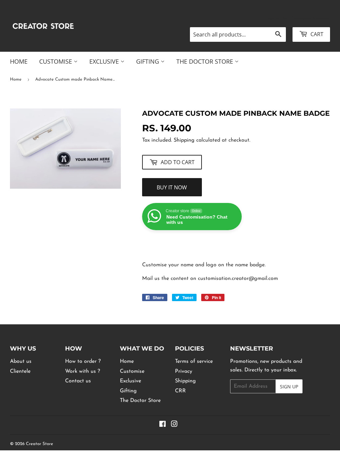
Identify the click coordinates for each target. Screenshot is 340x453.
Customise (56, 61)
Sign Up (289, 386)
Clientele (20, 371)
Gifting (148, 61)
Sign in (272, 18)
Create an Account (310, 18)
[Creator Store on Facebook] (162, 425)
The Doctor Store (205, 61)
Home (19, 61)
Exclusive (105, 61)
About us (21, 361)
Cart (316, 34)
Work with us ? (82, 371)
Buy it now (172, 187)
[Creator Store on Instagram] (174, 425)
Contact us (78, 381)
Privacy (183, 371)
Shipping (184, 140)
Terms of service (194, 361)
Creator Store (39, 444)
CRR (180, 391)
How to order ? (83, 361)
